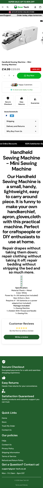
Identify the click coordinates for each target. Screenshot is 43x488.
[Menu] (2, 7)
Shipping (10, 121)
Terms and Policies (21, 485)
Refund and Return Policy (12, 460)
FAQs (4, 441)
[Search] (7, 7)
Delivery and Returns (16, 126)
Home (4, 418)
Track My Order (8, 426)
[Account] (35, 7)
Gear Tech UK (24, 480)
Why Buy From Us (14, 131)
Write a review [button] (21, 337)
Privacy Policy (8, 448)
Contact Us (6, 430)
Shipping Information (11, 452)
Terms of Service (9, 456)
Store (4, 422)
